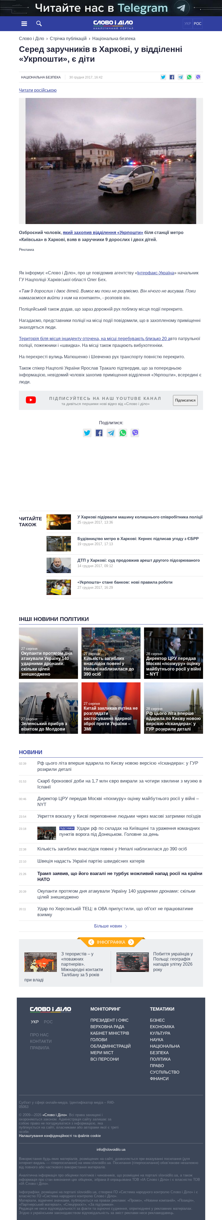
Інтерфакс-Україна (155, 273)
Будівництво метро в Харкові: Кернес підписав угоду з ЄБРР (138, 541)
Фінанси (159, 1078)
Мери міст (101, 1052)
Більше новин (108, 926)
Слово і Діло (31, 38)
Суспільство (164, 1072)
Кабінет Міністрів (109, 1033)
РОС (197, 23)
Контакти (41, 1041)
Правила (39, 1047)
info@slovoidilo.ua (111, 1149)
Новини (30, 752)
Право (157, 1065)
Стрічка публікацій (68, 38)
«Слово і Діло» (55, 1115)
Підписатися (185, 400)
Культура (160, 1033)
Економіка (162, 1026)
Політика (160, 1059)
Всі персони (104, 1059)
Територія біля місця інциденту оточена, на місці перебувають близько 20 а (94, 338)
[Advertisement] (111, 258)
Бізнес (157, 1020)
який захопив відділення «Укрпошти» (103, 232)
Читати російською (38, 90)
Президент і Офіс (109, 1020)
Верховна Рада (107, 1026)
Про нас (39, 1034)
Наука (156, 1039)
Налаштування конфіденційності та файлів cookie (60, 1136)
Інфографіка (111, 942)
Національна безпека (113, 38)
